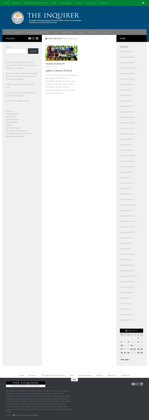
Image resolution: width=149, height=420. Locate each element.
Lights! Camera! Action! (58, 70)
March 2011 (126, 314)
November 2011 (128, 282)
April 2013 (126, 249)
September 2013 (128, 232)
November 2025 (128, 73)
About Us (90, 3)
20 (131, 349)
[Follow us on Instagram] (33, 38)
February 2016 (127, 161)
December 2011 (128, 276)
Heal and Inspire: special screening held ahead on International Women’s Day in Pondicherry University (22, 76)
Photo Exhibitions (12, 119)
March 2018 (126, 150)
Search (8, 47)
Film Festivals (11, 117)
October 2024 (127, 128)
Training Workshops (55, 64)
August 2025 (127, 84)
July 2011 (125, 298)
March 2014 (126, 199)
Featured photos (12, 114)
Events (79, 3)
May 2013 (126, 243)
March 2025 (126, 106)
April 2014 (126, 194)
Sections (15, 3)
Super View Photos (13, 128)
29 (138, 353)
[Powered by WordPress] (14, 415)
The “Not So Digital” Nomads (18, 101)
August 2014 (127, 172)
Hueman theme (33, 415)
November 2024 (128, 123)
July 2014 (125, 177)
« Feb (122, 359)
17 (122, 349)
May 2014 (126, 188)
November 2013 (128, 221)
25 (125, 353)
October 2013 (127, 227)
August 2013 (127, 238)
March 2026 (126, 51)
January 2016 (127, 166)
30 (141, 353)
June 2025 (126, 90)
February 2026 (127, 57)
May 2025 (126, 95)
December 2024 (128, 117)
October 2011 (127, 287)
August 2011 (127, 292)
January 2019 (127, 139)
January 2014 (127, 210)
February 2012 (127, 265)
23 (141, 349)
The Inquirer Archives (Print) (35, 3)
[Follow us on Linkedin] (37, 38)
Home (6, 3)
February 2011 (127, 320)
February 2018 (127, 156)
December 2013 (128, 216)
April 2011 (126, 309)
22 (138, 349)
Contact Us (103, 3)
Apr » (127, 359)
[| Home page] (52, 17)
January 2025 (127, 112)
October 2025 (127, 79)
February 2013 (127, 254)
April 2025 (126, 101)
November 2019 (128, 134)
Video (53, 3)
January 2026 (127, 62)
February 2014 (127, 205)
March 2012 (126, 260)
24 (122, 353)
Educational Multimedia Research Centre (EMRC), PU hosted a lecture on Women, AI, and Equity (21, 65)
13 (131, 345)
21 (135, 349)
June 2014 (126, 183)
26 (128, 353)
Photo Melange (65, 3)
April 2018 (126, 145)
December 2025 (128, 68)
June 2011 (126, 303)
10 (122, 345)
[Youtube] (29, 38)
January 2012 (127, 271)
